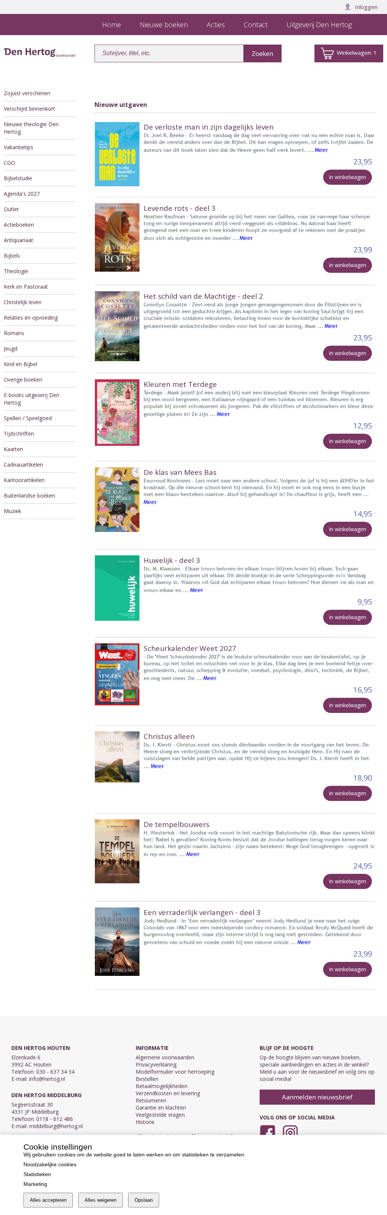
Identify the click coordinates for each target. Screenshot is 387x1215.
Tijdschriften (19, 433)
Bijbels (12, 255)
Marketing (35, 1184)
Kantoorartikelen (24, 480)
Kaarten (13, 449)
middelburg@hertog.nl (56, 1126)
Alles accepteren (48, 1200)
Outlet (11, 209)
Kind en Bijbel (20, 364)
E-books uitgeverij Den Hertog (31, 398)
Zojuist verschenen (27, 93)
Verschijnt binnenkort (29, 108)
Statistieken (37, 1174)
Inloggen (366, 7)
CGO (9, 162)
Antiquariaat (18, 240)
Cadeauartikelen (23, 464)
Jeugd (10, 348)
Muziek (12, 511)
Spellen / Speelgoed (28, 418)
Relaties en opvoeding (31, 317)
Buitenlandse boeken (29, 495)
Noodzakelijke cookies (49, 1164)
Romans (14, 333)
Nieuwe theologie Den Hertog (31, 128)
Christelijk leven (23, 302)
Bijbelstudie (18, 178)
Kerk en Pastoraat (26, 286)
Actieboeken (19, 224)
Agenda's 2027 (22, 193)
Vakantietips (18, 147)
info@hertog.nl (47, 1078)
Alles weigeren (100, 1200)
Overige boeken (23, 379)
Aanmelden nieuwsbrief (317, 1097)
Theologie (16, 271)
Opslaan (144, 1200)
